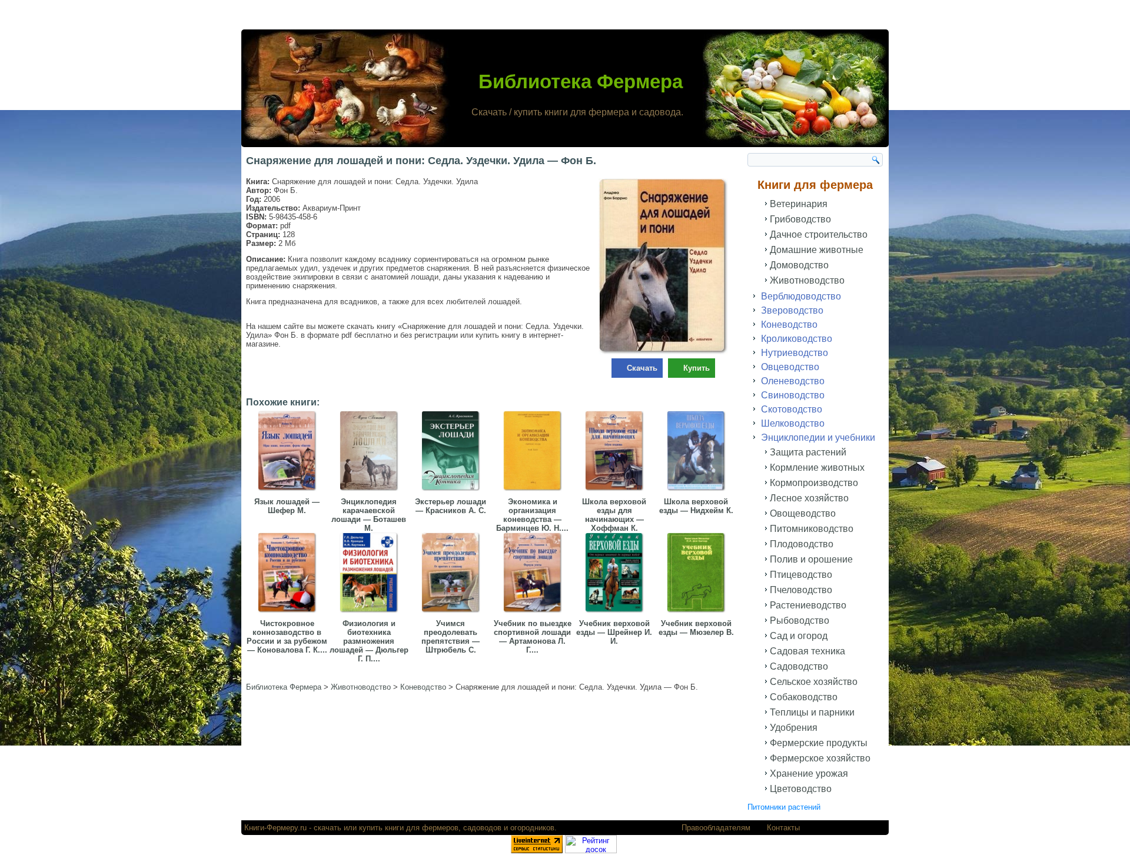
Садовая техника (807, 651)
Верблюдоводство (801, 296)
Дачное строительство (819, 234)
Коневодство (789, 325)
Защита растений (808, 452)
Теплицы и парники (812, 712)
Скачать (642, 368)
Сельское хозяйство (814, 682)
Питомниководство (811, 529)
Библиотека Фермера (580, 81)
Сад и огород (798, 636)
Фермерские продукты (819, 743)
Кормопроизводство (814, 483)
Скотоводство (791, 409)
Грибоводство (800, 219)
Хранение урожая (809, 773)
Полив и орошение (811, 559)
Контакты (783, 827)
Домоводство (799, 265)
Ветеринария (798, 204)
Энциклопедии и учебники (818, 438)
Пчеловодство (801, 590)
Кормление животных (817, 468)
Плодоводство (801, 544)
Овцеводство (790, 367)
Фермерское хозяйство (820, 758)
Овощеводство (803, 513)
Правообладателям (716, 827)
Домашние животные (816, 250)
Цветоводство (801, 789)
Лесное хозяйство (809, 498)
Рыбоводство (799, 621)
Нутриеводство (794, 353)
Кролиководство (796, 339)
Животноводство (807, 280)
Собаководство (803, 697)
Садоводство (799, 666)
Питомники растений (783, 807)
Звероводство (792, 310)
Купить (696, 368)
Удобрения (793, 728)
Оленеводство (793, 381)
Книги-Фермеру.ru (275, 827)
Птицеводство (801, 575)
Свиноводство (793, 395)
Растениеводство (808, 605)
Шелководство (793, 423)
